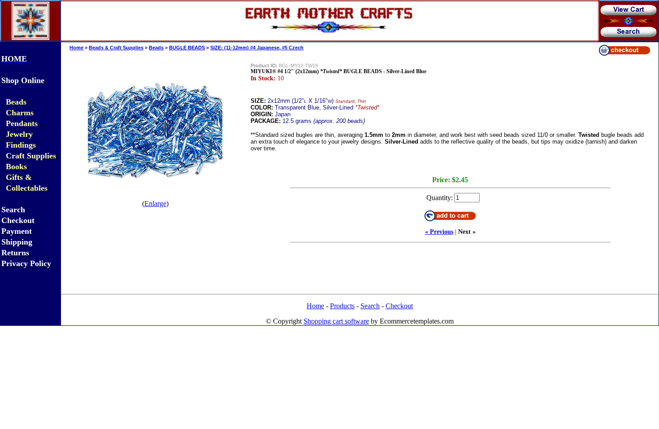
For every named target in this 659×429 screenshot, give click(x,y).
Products (342, 306)
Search (370, 306)
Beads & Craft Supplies (116, 47)
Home (76, 47)
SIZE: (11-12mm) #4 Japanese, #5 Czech (256, 47)
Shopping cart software (336, 321)
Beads (156, 47)
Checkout (399, 306)
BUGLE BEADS (187, 47)
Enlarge (155, 203)
